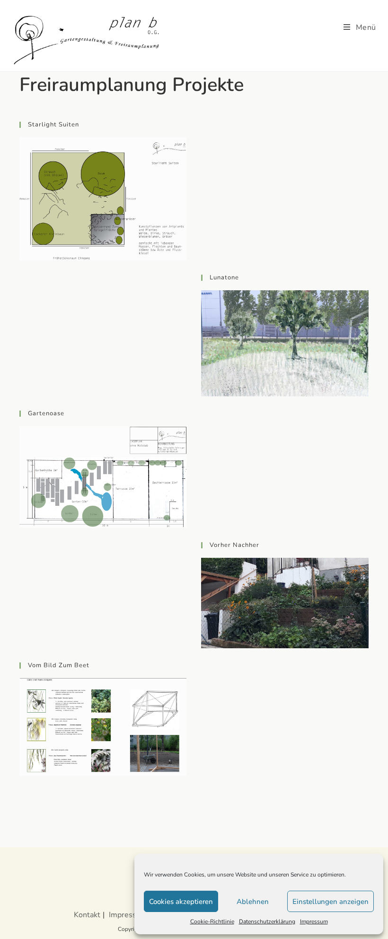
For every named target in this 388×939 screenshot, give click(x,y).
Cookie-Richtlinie (212, 921)
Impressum (314, 921)
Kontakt (87, 915)
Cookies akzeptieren (181, 901)
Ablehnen (253, 901)
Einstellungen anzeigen (330, 901)
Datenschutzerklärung (267, 921)
